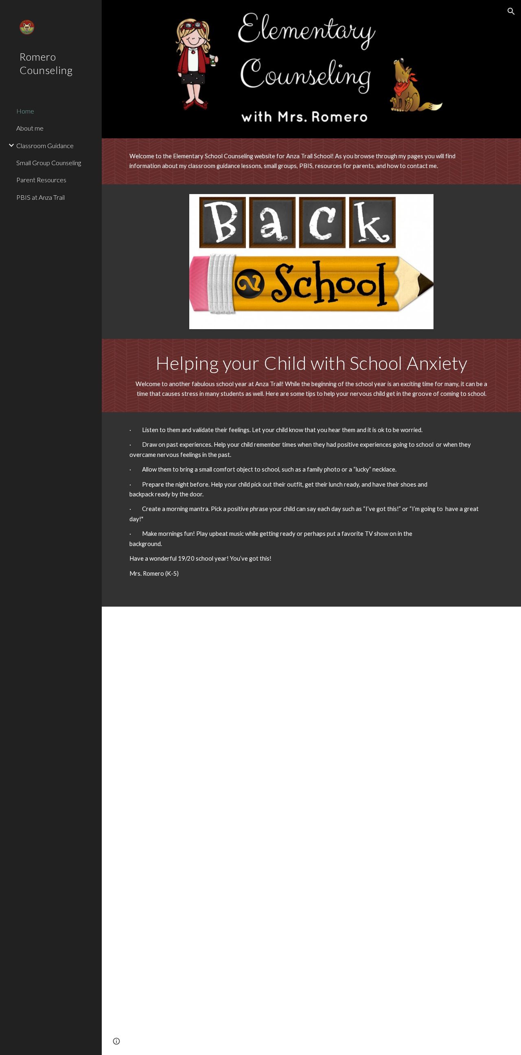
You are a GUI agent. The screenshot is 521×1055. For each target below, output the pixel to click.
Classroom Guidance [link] (45, 145)
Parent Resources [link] (41, 179)
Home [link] (25, 111)
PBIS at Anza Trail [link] (40, 197)
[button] (511, 11)
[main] (295, 161)
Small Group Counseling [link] (48, 162)
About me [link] (30, 128)
